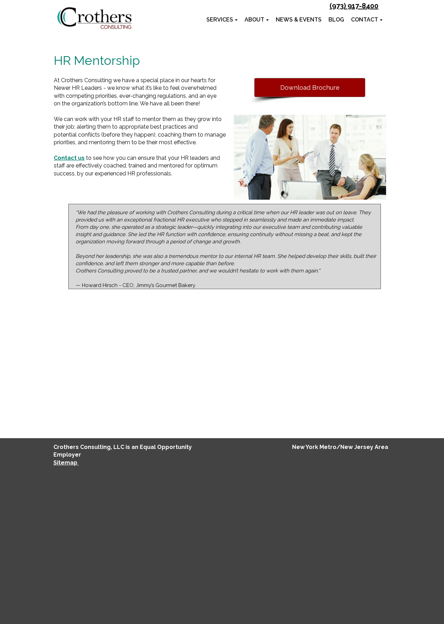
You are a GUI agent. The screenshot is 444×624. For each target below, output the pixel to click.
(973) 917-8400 (354, 6)
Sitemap (66, 462)
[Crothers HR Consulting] (94, 18)
